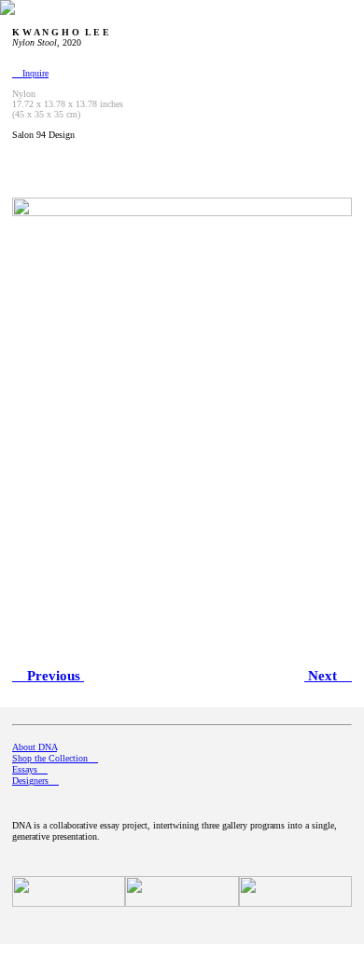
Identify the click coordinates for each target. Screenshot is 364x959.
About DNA (34, 747)
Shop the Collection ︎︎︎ (55, 758)
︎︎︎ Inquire (30, 73)
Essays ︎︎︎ (30, 769)
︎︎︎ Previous (48, 675)
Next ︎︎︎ (328, 675)
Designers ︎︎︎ (35, 780)
